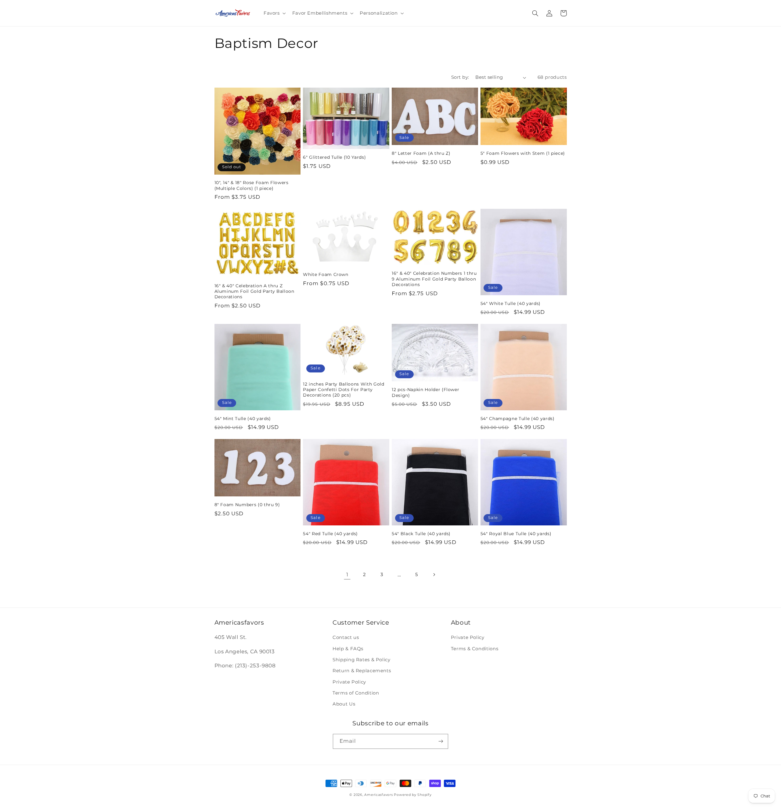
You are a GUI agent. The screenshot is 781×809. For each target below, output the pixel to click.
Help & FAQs (348, 648)
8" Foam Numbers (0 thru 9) (247, 504)
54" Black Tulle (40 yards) (421, 533)
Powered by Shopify (412, 795)
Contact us (346, 637)
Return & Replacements (362, 670)
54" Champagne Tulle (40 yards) (517, 418)
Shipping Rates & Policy (361, 659)
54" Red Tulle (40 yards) (330, 533)
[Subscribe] (441, 741)
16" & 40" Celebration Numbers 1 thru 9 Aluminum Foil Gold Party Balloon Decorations (434, 278)
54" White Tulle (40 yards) (510, 303)
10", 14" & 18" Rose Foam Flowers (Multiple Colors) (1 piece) (251, 185)
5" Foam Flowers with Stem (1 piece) (522, 153)
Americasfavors (378, 795)
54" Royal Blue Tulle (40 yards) (515, 533)
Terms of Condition (356, 693)
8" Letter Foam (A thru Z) (421, 153)
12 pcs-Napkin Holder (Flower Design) (425, 392)
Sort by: (460, 77)
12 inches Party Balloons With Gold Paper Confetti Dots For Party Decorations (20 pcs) (343, 389)
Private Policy (349, 682)
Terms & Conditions (474, 648)
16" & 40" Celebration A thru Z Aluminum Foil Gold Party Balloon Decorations (254, 291)
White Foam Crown (325, 274)
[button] (274, 13)
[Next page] (434, 575)
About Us (344, 704)
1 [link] (347, 574)
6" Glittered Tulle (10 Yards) (334, 157)
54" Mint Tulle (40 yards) (242, 418)
